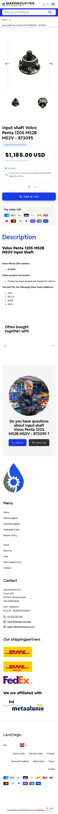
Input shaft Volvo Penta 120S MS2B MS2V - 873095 (24, 25)
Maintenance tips (11, 529)
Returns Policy (10, 535)
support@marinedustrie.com (21, 626)
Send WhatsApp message (19, 621)
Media (42, 810)
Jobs (5, 556)
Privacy (52, 761)
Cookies (51, 769)
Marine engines (10, 518)
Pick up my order (36, 753)
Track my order (19, 753)
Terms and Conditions (20, 761)
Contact (7, 568)
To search (51, 753)
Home (4, 19)
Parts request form (12, 562)
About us (7, 550)
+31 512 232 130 (14, 616)
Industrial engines (11, 523)
